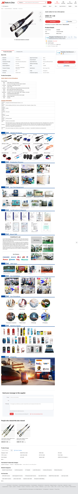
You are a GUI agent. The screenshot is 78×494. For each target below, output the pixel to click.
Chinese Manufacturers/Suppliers (24, 485)
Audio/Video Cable (23, 455)
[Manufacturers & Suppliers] (8, 2)
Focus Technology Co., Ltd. (31, 489)
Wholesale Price (40, 485)
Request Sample (66, 24)
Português (18, 486)
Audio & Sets (15, 8)
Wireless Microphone (58, 470)
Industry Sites (47, 485)
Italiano (33, 486)
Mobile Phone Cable (24, 452)
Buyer (50, 6)
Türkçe (63, 486)
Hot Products (9, 485)
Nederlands (41, 486)
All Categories (5, 6)
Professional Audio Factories (30, 475)
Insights (69, 485)
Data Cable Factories (42, 475)
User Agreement (45, 489)
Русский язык (28, 486)
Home (2, 8)
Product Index (60, 485)
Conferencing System (19, 470)
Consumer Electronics (8, 8)
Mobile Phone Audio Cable (54, 475)
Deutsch (36, 486)
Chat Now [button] (70, 21)
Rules (76, 6)
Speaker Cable (41, 457)
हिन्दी (55, 486)
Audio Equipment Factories (17, 475)
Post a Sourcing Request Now (36, 414)
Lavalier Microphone (36, 470)
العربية (45, 486)
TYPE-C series (3, 455)
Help (55, 6)
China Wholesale (34, 485)
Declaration (52, 489)
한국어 (49, 486)
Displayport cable (4, 452)
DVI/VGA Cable (42, 455)
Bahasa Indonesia (73, 486)
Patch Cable (60, 455)
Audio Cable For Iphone (6, 478)
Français (23, 486)
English (10, 486)
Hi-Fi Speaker (27, 470)
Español (14, 486)
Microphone (20, 8)
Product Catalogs (18, 450)
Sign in (75, 3)
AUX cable (22, 457)
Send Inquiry (53, 21)
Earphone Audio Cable (27, 478)
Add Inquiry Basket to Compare (22, 39)
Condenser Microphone (47, 470)
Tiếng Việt (67, 486)
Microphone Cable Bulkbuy (39, 478)
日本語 (52, 486)
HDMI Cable (41, 452)
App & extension (62, 6)
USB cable (60, 452)
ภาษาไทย (58, 486)
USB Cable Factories (6, 475)
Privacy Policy (57, 489)
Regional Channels (53, 485)
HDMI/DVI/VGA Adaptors (63, 457)
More (2, 480)
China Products (15, 485)
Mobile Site (65, 485)
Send (12, 413)
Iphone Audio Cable (17, 478)
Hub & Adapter (4, 457)
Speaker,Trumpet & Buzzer (7, 470)
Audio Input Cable (64, 475)
